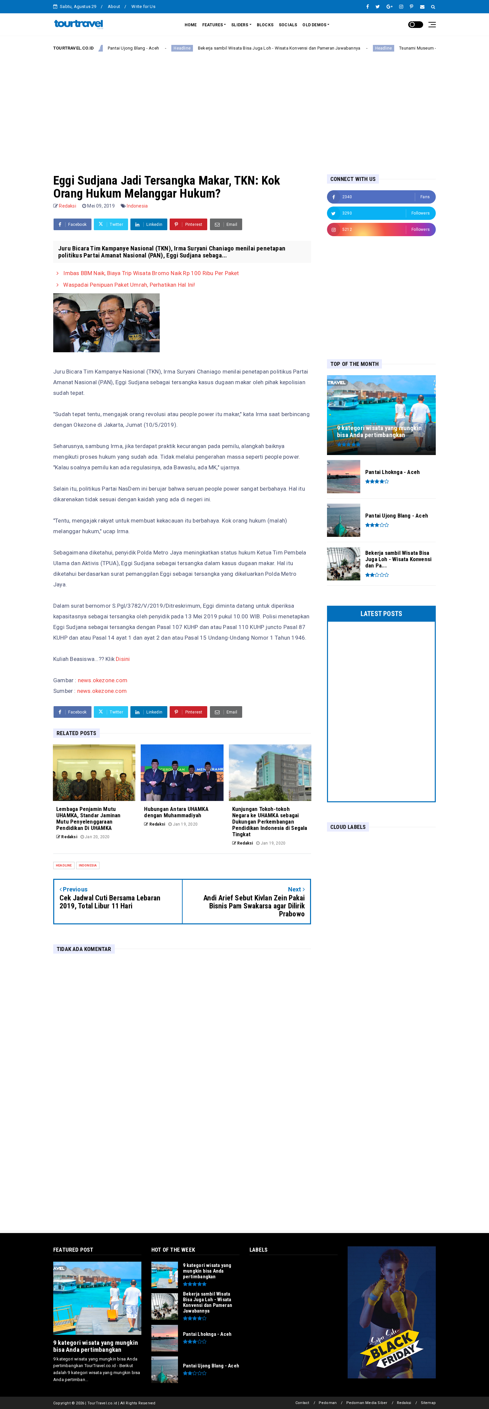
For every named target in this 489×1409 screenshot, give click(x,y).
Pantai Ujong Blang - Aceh (101, 48)
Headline (150, 48)
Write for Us (143, 6)
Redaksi (404, 1403)
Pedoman (328, 1403)
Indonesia (137, 206)
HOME (191, 25)
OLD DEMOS (314, 25)
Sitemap (428, 1403)
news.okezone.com (102, 680)
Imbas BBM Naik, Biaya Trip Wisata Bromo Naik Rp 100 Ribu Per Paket (150, 273)
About (114, 6)
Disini (123, 659)
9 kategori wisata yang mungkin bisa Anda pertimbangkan (95, 1346)
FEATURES (212, 25)
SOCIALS (288, 25)
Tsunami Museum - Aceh (392, 48)
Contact (302, 1403)
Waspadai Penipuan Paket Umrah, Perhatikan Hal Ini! (128, 284)
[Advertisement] (244, 107)
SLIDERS (239, 25)
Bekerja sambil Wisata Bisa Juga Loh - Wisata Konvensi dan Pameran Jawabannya (247, 48)
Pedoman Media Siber (367, 1403)
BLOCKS (265, 25)
